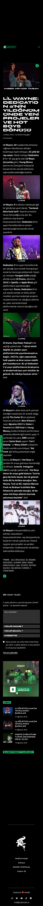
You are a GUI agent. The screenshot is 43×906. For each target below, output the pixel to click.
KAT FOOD (32, 565)
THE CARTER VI (16, 568)
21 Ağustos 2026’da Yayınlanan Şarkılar (26, 710)
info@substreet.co (21, 902)
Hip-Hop (21, 89)
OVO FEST (6, 568)
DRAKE (24, 562)
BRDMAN (32, 559)
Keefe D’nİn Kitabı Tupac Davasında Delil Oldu (25, 736)
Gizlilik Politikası (21, 867)
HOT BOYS (24, 565)
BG (27, 559)
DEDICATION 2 (8, 562)
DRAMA (30, 562)
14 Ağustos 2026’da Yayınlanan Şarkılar (26, 723)
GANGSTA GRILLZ (9, 565)
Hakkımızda (21, 858)
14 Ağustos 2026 (21, 729)
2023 (13, 559)
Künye (21, 863)
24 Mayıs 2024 (8, 134)
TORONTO (25, 568)
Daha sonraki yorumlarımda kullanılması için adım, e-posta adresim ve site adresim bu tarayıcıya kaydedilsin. (23, 644)
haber (18, 565)
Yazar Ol (21, 871)
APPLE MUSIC (20, 559)
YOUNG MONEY (8, 570)
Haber (9, 89)
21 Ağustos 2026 (21, 716)
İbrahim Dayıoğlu (24, 134)
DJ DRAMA (17, 562)
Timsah (33, 89)
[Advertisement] (21, 21)
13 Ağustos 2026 (21, 742)
